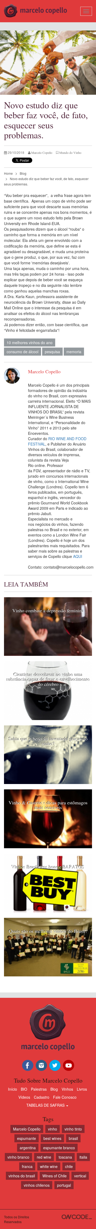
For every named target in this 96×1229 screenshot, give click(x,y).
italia (83, 1157)
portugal (64, 1185)
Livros (82, 1089)
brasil (73, 1138)
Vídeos (24, 1097)
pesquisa (52, 351)
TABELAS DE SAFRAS (46, 1105)
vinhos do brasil (22, 1175)
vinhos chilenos (37, 1185)
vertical (80, 1175)
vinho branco (18, 1157)
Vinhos (67, 1089)
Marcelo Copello (27, 1129)
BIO (24, 1089)
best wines (52, 1138)
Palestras (39, 1089)
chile (69, 1166)
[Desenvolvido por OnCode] (77, 1217)
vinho (52, 1129)
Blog (23, 173)
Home (8, 173)
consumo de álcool (22, 351)
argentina (28, 1147)
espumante (26, 1138)
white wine (49, 1166)
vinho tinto (73, 1129)
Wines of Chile (54, 1175)
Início (12, 1089)
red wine (44, 1157)
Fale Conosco (65, 1097)
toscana (65, 1157)
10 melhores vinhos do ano (30, 342)
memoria (73, 351)
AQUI (77, 556)
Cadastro (41, 1097)
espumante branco (59, 1147)
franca (27, 1166)
